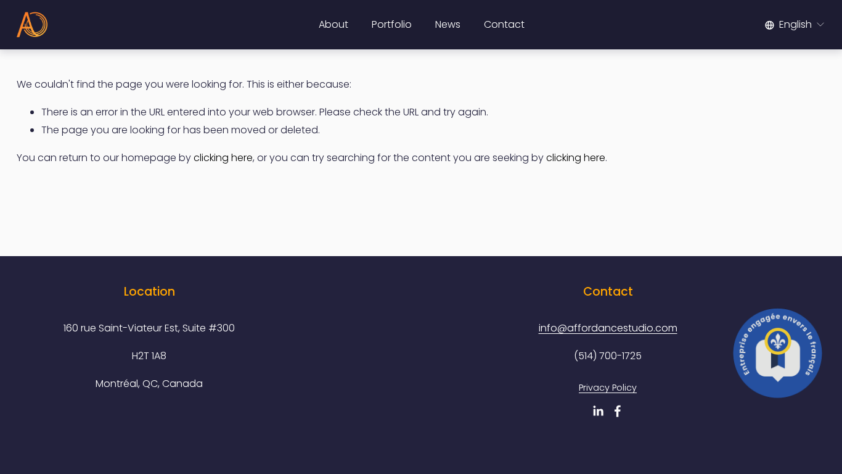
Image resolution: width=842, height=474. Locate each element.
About (333, 24)
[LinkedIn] (598, 411)
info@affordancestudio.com (608, 328)
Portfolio (392, 24)
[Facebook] (617, 411)
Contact (504, 24)
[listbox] (795, 25)
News (447, 24)
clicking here (223, 158)
